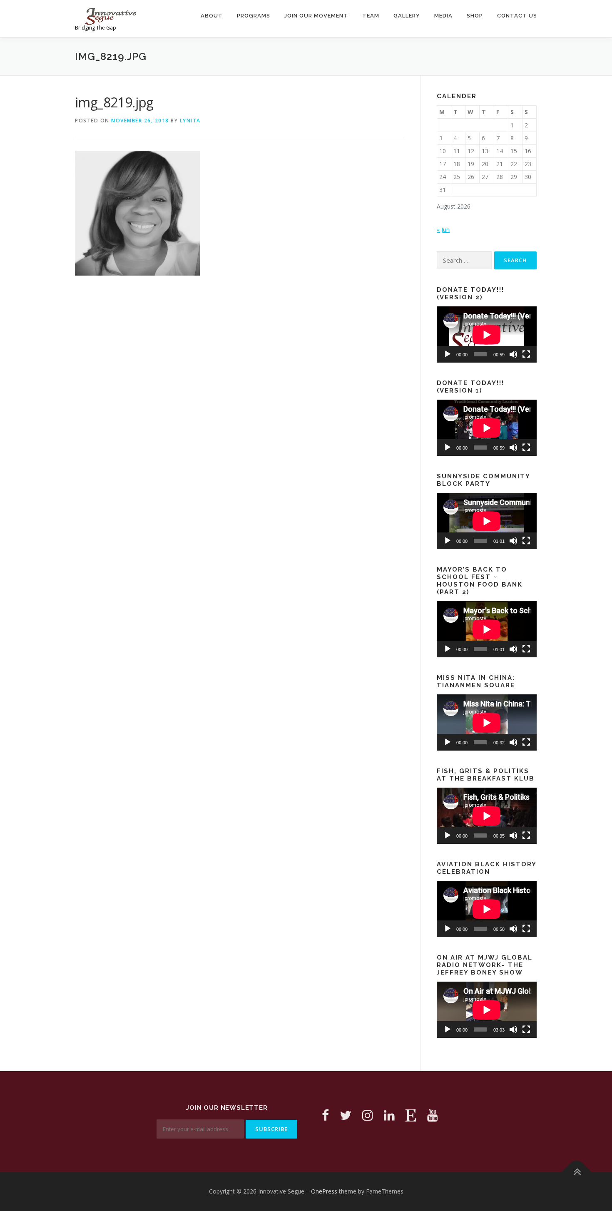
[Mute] (513, 354)
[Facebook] (325, 1115)
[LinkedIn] (389, 1115)
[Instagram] (367, 1115)
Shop (475, 15)
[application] (487, 334)
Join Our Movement (316, 15)
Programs (253, 15)
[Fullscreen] (526, 354)
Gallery (406, 15)
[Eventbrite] (411, 1115)
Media (443, 15)
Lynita (190, 120)
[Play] (447, 354)
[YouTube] (432, 1115)
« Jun (443, 230)
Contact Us (517, 15)
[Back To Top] (577, 1172)
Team (370, 15)
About (212, 15)
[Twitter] (345, 1115)
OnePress (324, 1191)
